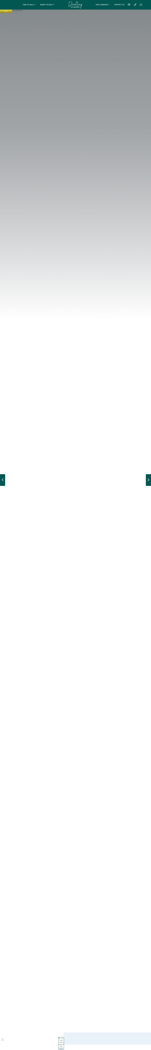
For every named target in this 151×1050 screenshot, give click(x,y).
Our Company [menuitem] (102, 5)
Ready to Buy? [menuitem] (46, 5)
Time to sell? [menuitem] (28, 5)
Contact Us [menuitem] (119, 5)
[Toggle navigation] (141, 5)
